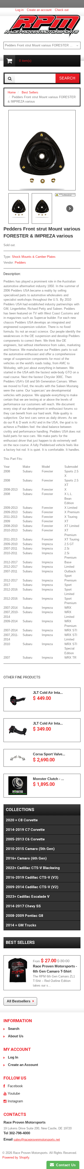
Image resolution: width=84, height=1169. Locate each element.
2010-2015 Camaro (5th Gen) (30, 849)
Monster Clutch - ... (48, 779)
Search (13, 1029)
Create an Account (23, 1065)
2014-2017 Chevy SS (23, 906)
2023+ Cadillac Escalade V (27, 896)
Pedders (20, 262)
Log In (13, 1057)
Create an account (39, 10)
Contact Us (65, 1165)
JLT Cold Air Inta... (48, 693)
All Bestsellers (18, 1001)
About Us (15, 1036)
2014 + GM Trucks (21, 925)
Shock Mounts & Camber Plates (34, 256)
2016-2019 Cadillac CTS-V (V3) (32, 877)
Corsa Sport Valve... (49, 754)
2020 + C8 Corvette (22, 820)
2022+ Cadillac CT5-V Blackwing (33, 868)
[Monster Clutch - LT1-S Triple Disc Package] (17, 785)
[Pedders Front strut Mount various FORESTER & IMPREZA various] (42, 160)
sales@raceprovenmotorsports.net (37, 1139)
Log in (19, 10)
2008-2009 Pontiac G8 (24, 916)
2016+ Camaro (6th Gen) (26, 858)
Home (12, 92)
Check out (62, 10)
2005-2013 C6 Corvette (25, 839)
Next (69, 208)
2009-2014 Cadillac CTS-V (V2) (32, 887)
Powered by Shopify (15, 1157)
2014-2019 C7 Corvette (25, 830)
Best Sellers (30, 92)
